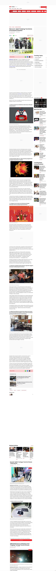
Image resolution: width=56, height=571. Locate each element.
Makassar (11, 59)
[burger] (46, 8)
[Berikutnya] (33, 450)
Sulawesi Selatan (12, 66)
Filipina (28, 64)
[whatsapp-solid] (25, 57)
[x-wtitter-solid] (29, 57)
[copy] (32, 57)
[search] (39, 7)
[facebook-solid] (27, 57)
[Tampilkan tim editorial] (32, 394)
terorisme (19, 93)
